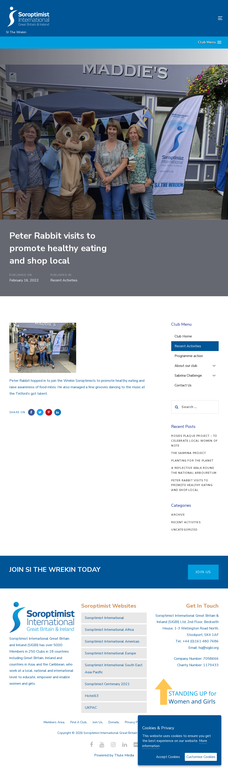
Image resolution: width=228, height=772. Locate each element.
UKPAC (91, 707)
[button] (209, 42)
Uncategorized (184, 529)
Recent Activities (63, 280)
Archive (178, 515)
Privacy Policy (134, 722)
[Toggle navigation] (186, 18)
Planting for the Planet (192, 460)
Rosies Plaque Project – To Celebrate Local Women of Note (194, 440)
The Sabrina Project (188, 453)
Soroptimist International (104, 617)
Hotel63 (92, 695)
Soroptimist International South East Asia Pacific (113, 669)
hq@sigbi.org (209, 647)
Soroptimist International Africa (109, 629)
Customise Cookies (200, 757)
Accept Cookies (168, 757)
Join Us (97, 722)
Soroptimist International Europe (110, 653)
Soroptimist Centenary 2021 (107, 684)
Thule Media (124, 755)
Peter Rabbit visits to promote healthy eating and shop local (191, 485)
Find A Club (78, 722)
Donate (113, 722)
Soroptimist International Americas (112, 641)
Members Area (54, 722)
